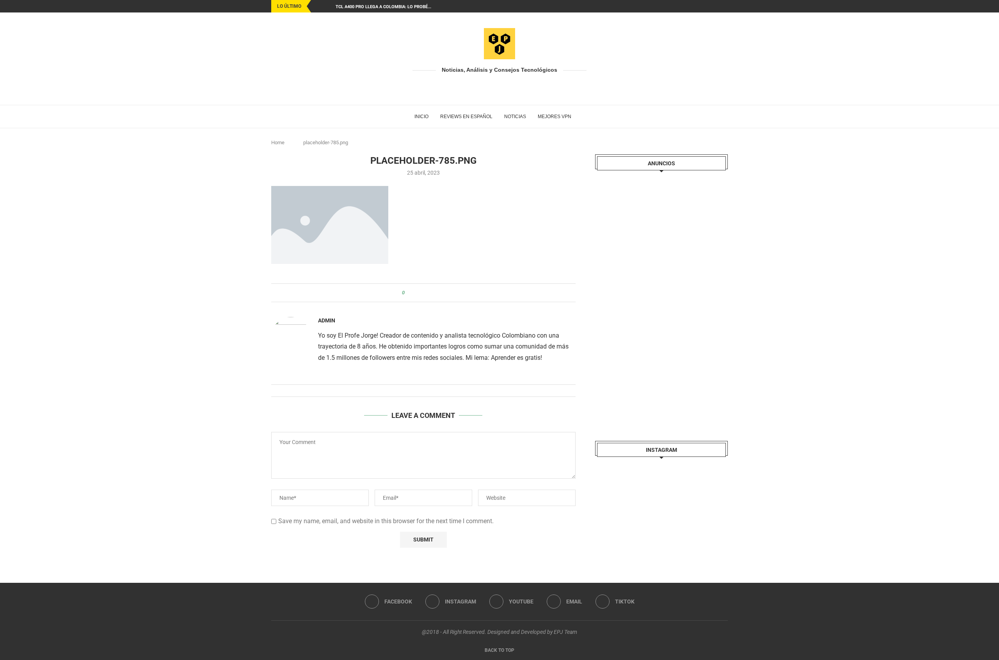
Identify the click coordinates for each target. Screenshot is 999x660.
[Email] (717, 6)
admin (326, 320)
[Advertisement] (653, 299)
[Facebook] (690, 6)
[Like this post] (409, 293)
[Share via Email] (439, 293)
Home (277, 142)
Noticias (515, 116)
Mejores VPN (554, 116)
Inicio (421, 116)
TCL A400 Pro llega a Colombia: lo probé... (383, 6)
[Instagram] (699, 6)
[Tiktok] (726, 6)
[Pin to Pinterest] (432, 293)
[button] (318, 6)
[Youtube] (708, 6)
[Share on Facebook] (417, 293)
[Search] (581, 116)
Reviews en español (466, 116)
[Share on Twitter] (425, 293)
